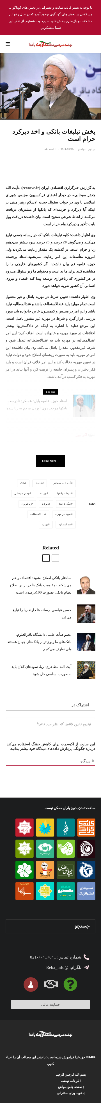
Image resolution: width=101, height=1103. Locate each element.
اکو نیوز (81, 435)
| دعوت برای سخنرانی (71, 1093)
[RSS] (10, 1083)
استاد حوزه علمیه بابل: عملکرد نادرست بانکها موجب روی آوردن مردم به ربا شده (36, 404)
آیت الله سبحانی (62, 483)
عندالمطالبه (65, 524)
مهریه (45, 524)
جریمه (43, 493)
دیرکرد (45, 503)
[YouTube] (26, 1083)
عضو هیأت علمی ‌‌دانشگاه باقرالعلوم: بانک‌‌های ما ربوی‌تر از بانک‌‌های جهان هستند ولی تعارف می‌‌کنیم (39, 641)
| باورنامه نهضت (71, 1080)
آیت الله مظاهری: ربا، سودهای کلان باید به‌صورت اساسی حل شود (42, 670)
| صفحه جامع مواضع (71, 1086)
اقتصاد (38, 483)
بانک (22, 483)
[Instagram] (34, 1083)
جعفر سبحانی (21, 493)
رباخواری (26, 503)
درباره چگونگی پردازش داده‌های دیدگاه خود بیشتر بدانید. (52, 748)
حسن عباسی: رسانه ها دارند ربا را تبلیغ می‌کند (42, 613)
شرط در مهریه (63, 514)
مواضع (82, 149)
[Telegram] (18, 1083)
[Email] (63, 162)
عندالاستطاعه (37, 514)
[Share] (92, 162)
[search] (12, 926)
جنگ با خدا (65, 503)
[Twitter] (42, 1083)
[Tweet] (77, 162)
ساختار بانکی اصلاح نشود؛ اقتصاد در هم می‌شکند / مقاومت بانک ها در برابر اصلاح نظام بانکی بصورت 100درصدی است (41, 585)
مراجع (91, 149)
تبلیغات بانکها (64, 493)
